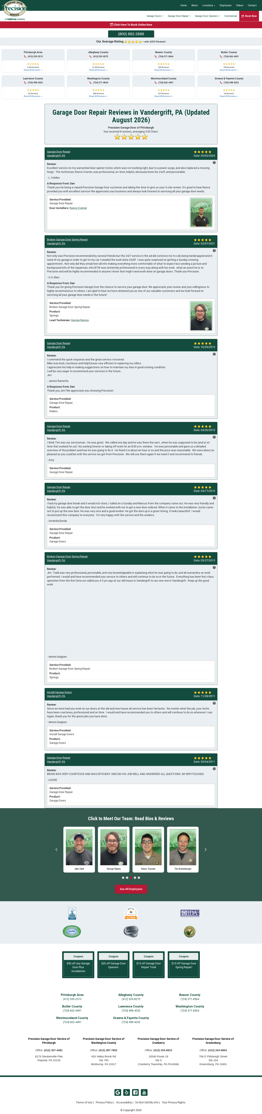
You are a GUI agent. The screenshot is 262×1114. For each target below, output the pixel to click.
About (194, 5)
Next (205, 849)
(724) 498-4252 (35, 82)
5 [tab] (138, 877)
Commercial (230, 16)
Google (117, 1092)
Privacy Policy (104, 1102)
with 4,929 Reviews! (155, 41)
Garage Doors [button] (154, 16)
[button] (33, 66)
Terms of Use (84, 1102)
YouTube (144, 1092)
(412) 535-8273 (100, 56)
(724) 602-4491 (231, 56)
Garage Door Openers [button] (206, 16)
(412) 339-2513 (35, 56)
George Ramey (80, 320)
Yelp (126, 1092)
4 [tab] (134, 877)
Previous (56, 849)
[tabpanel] (79, 849)
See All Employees (131, 889)
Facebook (135, 1092)
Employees (226, 5)
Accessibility (124, 1102)
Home (183, 5)
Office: (49, 1050)
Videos (239, 5)
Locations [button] (208, 5)
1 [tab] (123, 877)
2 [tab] (127, 877)
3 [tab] (131, 877)
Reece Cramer (78, 208)
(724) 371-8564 (165, 56)
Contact (252, 5)
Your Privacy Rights (173, 1102)
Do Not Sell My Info (146, 1102)
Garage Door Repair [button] (178, 16)
